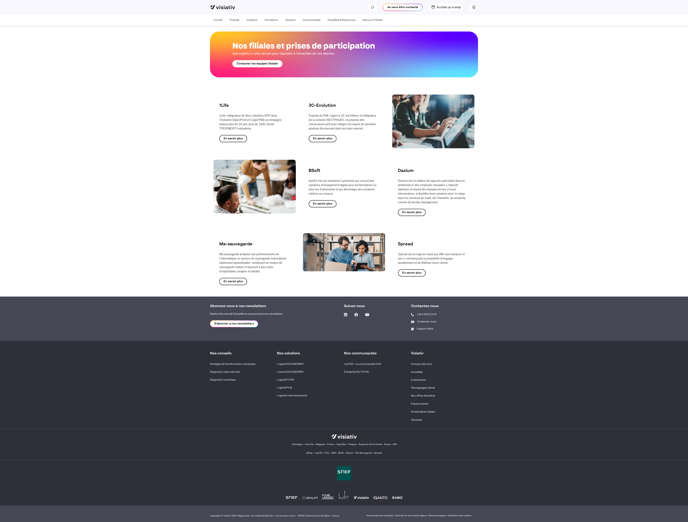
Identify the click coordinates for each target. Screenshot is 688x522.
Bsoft (341, 453)
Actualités (417, 372)
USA (395, 444)
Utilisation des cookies (459, 516)
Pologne (352, 444)
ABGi (333, 453)
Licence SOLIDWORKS (290, 372)
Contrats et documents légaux (411, 516)
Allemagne (297, 444)
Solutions (252, 20)
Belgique (321, 444)
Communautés (311, 20)
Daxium (349, 453)
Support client (425, 329)
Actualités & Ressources (341, 20)
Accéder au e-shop (449, 7)
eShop (309, 453)
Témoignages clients (423, 388)
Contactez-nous (426, 321)
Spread (378, 453)
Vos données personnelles (379, 516)
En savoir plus (233, 138)
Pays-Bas (341, 444)
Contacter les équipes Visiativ (257, 63)
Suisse (387, 444)
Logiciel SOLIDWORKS (290, 364)
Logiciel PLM (284, 387)
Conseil (218, 20)
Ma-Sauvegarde (363, 453)
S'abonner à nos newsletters (234, 323)
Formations (271, 20)
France (330, 444)
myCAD (318, 453)
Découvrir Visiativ (373, 20)
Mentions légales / (438, 516)
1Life (326, 453)
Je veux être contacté (402, 7)
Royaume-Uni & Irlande (370, 444)
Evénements (418, 380)
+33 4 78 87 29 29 (426, 314)
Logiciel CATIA (285, 380)
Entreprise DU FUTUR (356, 372)
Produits (234, 20)
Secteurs (290, 20)
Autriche (309, 444)
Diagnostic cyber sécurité (225, 372)
